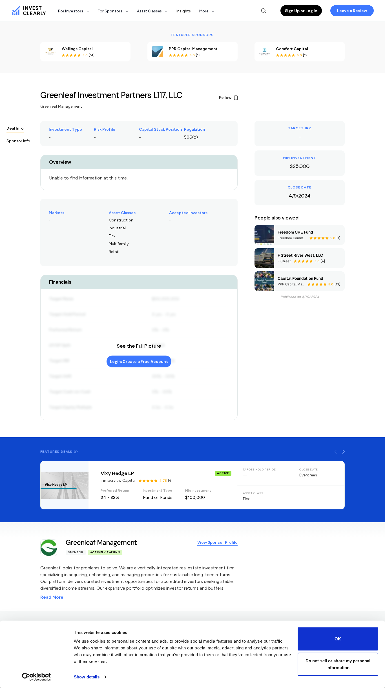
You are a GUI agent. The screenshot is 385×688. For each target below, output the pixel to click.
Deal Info (15, 128)
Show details (86, 676)
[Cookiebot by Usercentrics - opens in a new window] (36, 677)
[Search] (263, 10)
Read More (51, 597)
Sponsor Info (18, 141)
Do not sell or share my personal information (338, 664)
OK (338, 638)
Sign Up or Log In (301, 10)
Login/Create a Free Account (139, 361)
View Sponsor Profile (217, 542)
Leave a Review (352, 10)
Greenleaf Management (61, 106)
